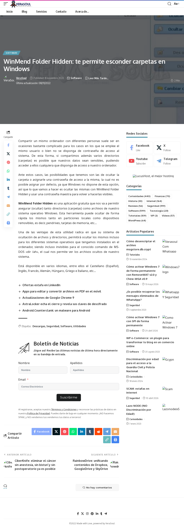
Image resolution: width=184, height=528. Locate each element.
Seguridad (52, 326)
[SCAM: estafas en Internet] (171, 393)
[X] (167, 147)
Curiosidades (139, 196)
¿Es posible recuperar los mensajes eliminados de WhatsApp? (143, 295)
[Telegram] (167, 161)
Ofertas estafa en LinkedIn (41, 285)
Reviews (135, 205)
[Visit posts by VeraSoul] (9, 80)
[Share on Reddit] (98, 431)
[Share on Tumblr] (8, 188)
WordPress (137, 220)
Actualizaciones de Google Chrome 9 (48, 297)
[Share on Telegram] (8, 197)
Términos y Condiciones (64, 409)
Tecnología (159, 210)
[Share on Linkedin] (8, 179)
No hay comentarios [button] (99, 487)
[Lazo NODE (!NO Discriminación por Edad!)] (171, 410)
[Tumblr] (101, 513)
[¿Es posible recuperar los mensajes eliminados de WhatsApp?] (171, 296)
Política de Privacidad (38, 413)
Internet (154, 201)
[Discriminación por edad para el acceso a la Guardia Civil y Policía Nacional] (171, 364)
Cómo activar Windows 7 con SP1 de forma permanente (143, 321)
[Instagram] (87, 513)
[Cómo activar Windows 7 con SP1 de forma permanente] (171, 322)
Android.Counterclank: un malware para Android (56, 310)
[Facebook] (139, 147)
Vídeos (168, 215)
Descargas (39, 326)
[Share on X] (8, 153)
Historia (135, 201)
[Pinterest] (92, 513)
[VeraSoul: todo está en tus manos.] (21, 4)
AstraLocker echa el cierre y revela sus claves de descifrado (64, 304)
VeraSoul (21, 78)
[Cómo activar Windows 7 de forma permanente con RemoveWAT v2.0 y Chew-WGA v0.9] (171, 271)
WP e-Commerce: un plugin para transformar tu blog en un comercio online (150, 342)
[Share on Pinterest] (8, 162)
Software (11, 53)
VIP (154, 215)
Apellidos (76, 363)
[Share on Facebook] (8, 145)
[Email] (8, 205)
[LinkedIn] (97, 513)
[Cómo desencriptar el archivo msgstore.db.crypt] (171, 246)
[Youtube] (139, 161)
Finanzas (162, 196)
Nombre (24, 363)
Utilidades (79, 326)
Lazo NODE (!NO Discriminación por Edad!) (138, 410)
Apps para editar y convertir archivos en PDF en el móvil (61, 291)
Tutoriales (137, 215)
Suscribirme (68, 397)
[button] (7, 4)
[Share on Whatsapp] (8, 171)
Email (22, 380)
